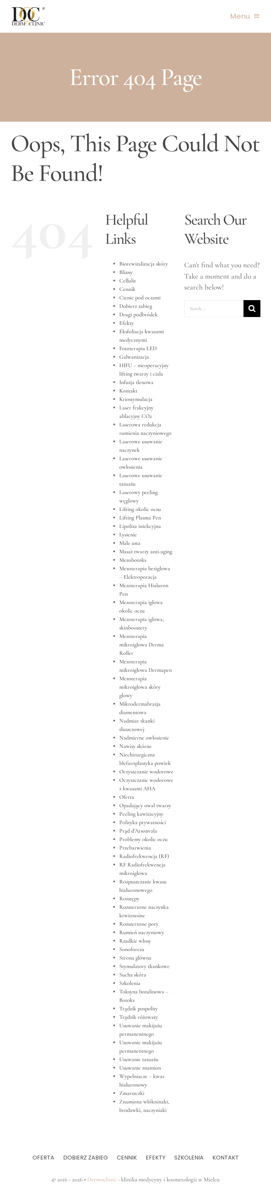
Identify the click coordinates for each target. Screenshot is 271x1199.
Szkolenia (129, 983)
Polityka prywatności (142, 822)
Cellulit (127, 280)
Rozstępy (129, 898)
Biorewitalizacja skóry (143, 263)
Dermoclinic (101, 1179)
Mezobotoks (132, 560)
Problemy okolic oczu (143, 839)
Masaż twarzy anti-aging (145, 551)
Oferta (126, 797)
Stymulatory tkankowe (144, 966)
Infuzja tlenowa (136, 382)
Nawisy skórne (135, 746)
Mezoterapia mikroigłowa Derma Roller (141, 645)
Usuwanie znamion (140, 1067)
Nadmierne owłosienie (144, 737)
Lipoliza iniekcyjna (140, 526)
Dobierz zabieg (135, 306)
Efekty (126, 323)
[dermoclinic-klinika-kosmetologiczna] (28, 9)
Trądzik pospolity (138, 1008)
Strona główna (135, 957)
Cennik (127, 289)
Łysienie (128, 534)
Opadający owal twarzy (145, 805)
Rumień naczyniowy (141, 932)
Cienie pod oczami (140, 297)
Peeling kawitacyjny (141, 813)
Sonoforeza (131, 949)
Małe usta (129, 543)
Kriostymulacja (135, 399)
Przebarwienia (135, 847)
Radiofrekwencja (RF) (144, 856)
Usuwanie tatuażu (138, 1059)
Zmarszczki (131, 1093)
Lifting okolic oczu (140, 509)
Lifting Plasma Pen (140, 517)
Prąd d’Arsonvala (138, 830)
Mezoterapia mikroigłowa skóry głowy (140, 687)
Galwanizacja (134, 356)
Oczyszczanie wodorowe (146, 771)
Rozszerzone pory (138, 923)
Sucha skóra (132, 974)
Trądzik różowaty (138, 1017)
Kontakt (128, 390)
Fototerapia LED (138, 348)
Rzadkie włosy (135, 940)
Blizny (126, 272)
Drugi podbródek (138, 314)
